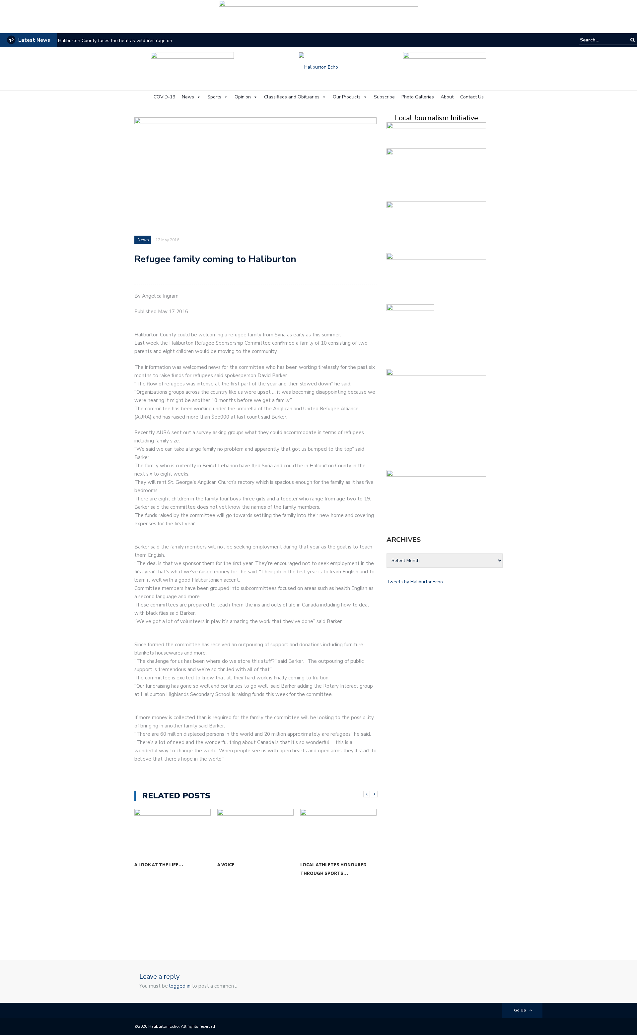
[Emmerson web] (318, 14)
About (447, 97)
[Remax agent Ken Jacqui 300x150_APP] (436, 277)
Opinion (243, 97)
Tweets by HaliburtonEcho (415, 582)
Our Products (347, 97)
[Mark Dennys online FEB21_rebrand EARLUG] (444, 66)
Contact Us (472, 97)
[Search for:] (600, 39)
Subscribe (384, 97)
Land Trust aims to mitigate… (338, 864)
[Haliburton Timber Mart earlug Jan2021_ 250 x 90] (192, 66)
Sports (214, 97)
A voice (143, 864)
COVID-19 (164, 97)
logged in (179, 986)
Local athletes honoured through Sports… (250, 868)
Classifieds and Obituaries (291, 97)
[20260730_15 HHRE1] (410, 335)
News (188, 97)
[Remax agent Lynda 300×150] (436, 494)
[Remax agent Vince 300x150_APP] (436, 226)
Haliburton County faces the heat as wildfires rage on (115, 40)
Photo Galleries (417, 97)
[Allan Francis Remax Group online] (436, 173)
